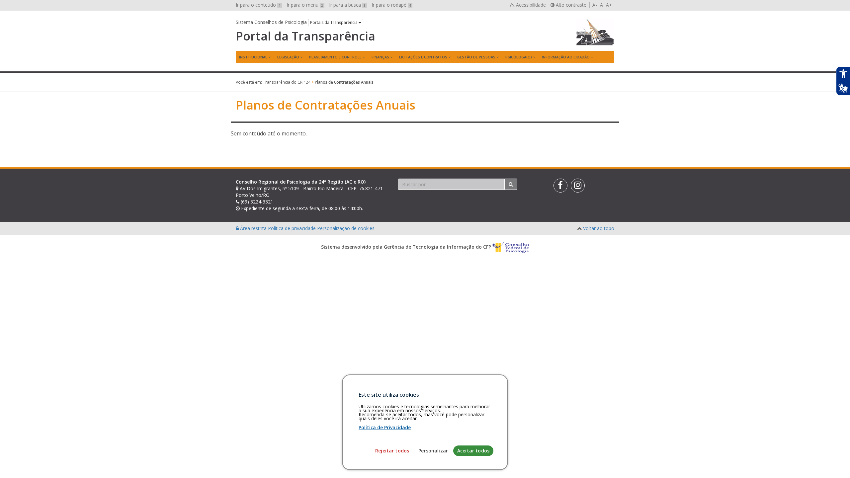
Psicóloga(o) (518, 56)
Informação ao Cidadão (566, 56)
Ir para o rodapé (391, 5)
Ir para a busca (347, 5)
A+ (609, 5)
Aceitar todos (473, 450)
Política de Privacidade (385, 427)
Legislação (288, 56)
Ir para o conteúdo (258, 5)
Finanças (380, 56)
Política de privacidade (292, 228)
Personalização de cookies (346, 228)
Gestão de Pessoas (476, 56)
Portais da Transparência (334, 22)
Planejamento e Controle (335, 56)
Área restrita (253, 228)
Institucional (253, 56)
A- (594, 5)
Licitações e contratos (423, 56)
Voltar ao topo (598, 228)
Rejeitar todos (392, 450)
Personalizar (433, 450)
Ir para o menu (305, 5)
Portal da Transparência (305, 36)
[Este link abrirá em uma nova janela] (560, 186)
